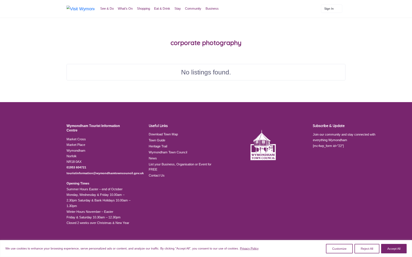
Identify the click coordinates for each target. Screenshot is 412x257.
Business (212, 8)
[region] (206, 248)
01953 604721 (76, 167)
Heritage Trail (158, 146)
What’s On (125, 8)
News (153, 158)
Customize (339, 248)
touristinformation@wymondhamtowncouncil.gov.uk (105, 173)
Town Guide (157, 140)
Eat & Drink (162, 8)
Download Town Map (163, 134)
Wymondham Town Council (168, 152)
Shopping (143, 8)
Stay (177, 8)
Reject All (367, 248)
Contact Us (157, 175)
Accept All (393, 248)
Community (193, 8)
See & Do (107, 8)
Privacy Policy (249, 248)
